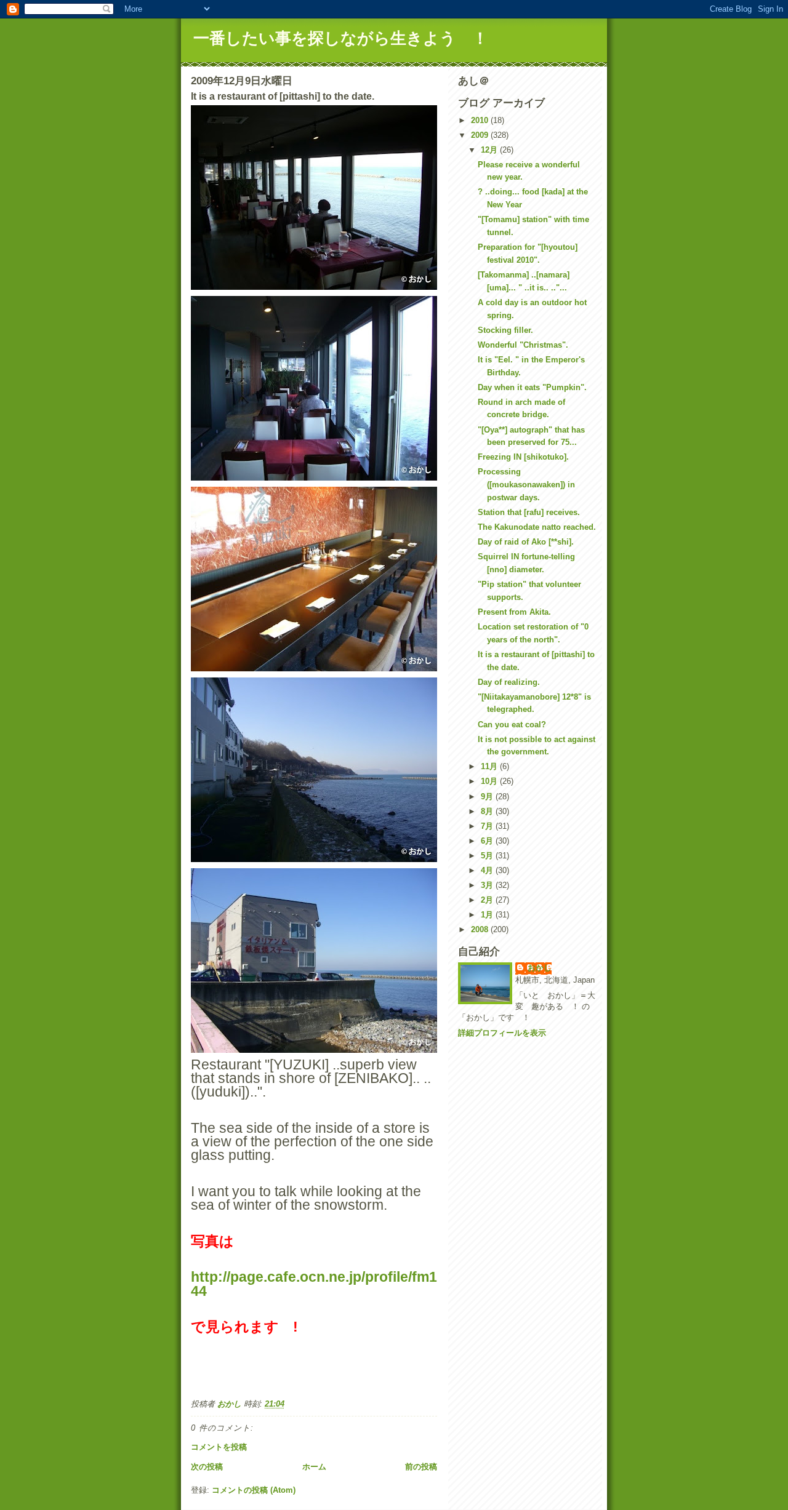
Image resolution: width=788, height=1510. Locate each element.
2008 (481, 929)
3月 (488, 885)
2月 (488, 900)
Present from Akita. (514, 612)
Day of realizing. (509, 682)
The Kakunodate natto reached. (537, 527)
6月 (488, 840)
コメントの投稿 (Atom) (254, 1490)
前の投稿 (421, 1466)
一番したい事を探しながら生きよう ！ (340, 38)
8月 (488, 811)
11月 (490, 766)
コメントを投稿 (219, 1447)
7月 (488, 826)
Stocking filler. (505, 330)
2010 (481, 120)
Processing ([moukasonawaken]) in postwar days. (526, 484)
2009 (481, 135)
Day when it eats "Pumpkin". (532, 387)
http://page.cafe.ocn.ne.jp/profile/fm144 (314, 1283)
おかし (540, 967)
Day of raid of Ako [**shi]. (526, 541)
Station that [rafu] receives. (529, 512)
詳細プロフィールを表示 (502, 1032)
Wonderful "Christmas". (523, 345)
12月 (490, 149)
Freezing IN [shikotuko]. (523, 456)
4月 (488, 870)
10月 (490, 781)
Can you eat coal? (512, 724)
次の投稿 (207, 1466)
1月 (488, 914)
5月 (488, 855)
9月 (488, 796)
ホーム (314, 1466)
